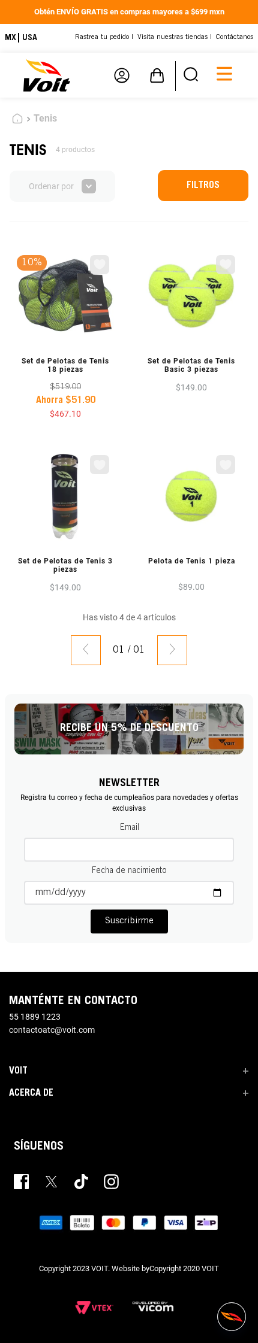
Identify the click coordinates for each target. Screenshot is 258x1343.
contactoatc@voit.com (52, 1030)
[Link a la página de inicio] (17, 120)
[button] (191, 75)
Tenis (45, 118)
